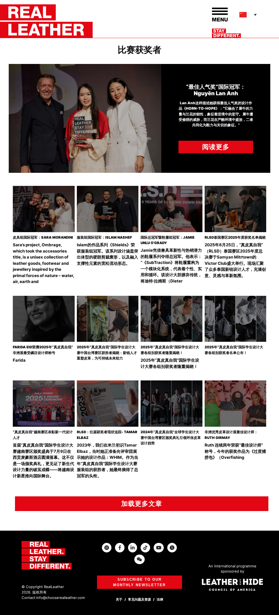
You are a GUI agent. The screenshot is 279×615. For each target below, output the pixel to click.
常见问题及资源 (139, 599)
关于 (119, 599)
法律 (160, 599)
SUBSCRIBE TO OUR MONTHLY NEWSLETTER (139, 582)
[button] (248, 15)
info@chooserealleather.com (60, 597)
